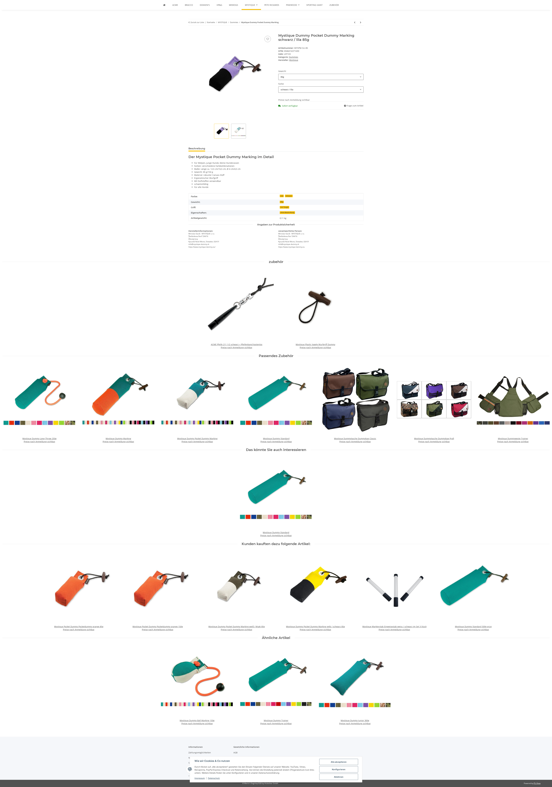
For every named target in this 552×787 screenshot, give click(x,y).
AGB (235, 752)
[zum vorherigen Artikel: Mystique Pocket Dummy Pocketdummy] (355, 22)
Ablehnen (338, 777)
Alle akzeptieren (339, 762)
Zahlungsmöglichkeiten (199, 752)
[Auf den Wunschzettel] (267, 39)
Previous (7, 403)
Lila (281, 196)
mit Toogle (284, 207)
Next (545, 403)
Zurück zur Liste (197, 22)
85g (281, 202)
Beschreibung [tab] (196, 148)
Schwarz (289, 196)
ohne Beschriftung (287, 212)
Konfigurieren (338, 769)
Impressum (199, 778)
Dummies (293, 57)
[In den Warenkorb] (190, 32)
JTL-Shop (537, 783)
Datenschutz (214, 778)
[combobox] (321, 77)
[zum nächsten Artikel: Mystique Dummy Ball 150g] (361, 22)
